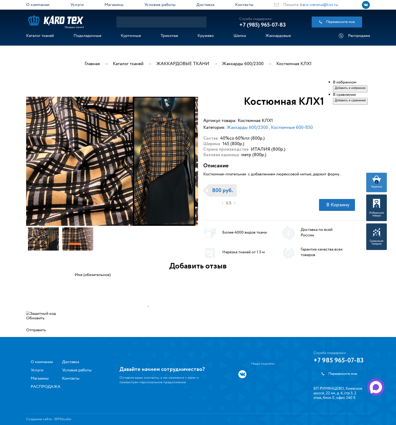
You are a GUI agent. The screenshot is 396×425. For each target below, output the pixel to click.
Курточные (131, 36)
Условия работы (160, 5)
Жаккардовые (278, 36)
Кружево (206, 36)
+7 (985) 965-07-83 (262, 25)
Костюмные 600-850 (292, 127)
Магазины (114, 5)
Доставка (205, 5)
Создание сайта (39, 419)
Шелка (240, 36)
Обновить (35, 318)
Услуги (77, 5)
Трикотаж (169, 36)
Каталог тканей (40, 36)
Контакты (244, 5)
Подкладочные (87, 36)
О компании (38, 5)
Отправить (36, 330)
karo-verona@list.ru (319, 5)
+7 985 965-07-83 (339, 361)
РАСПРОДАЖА (45, 387)
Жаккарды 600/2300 (248, 127)
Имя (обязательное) (93, 275)
